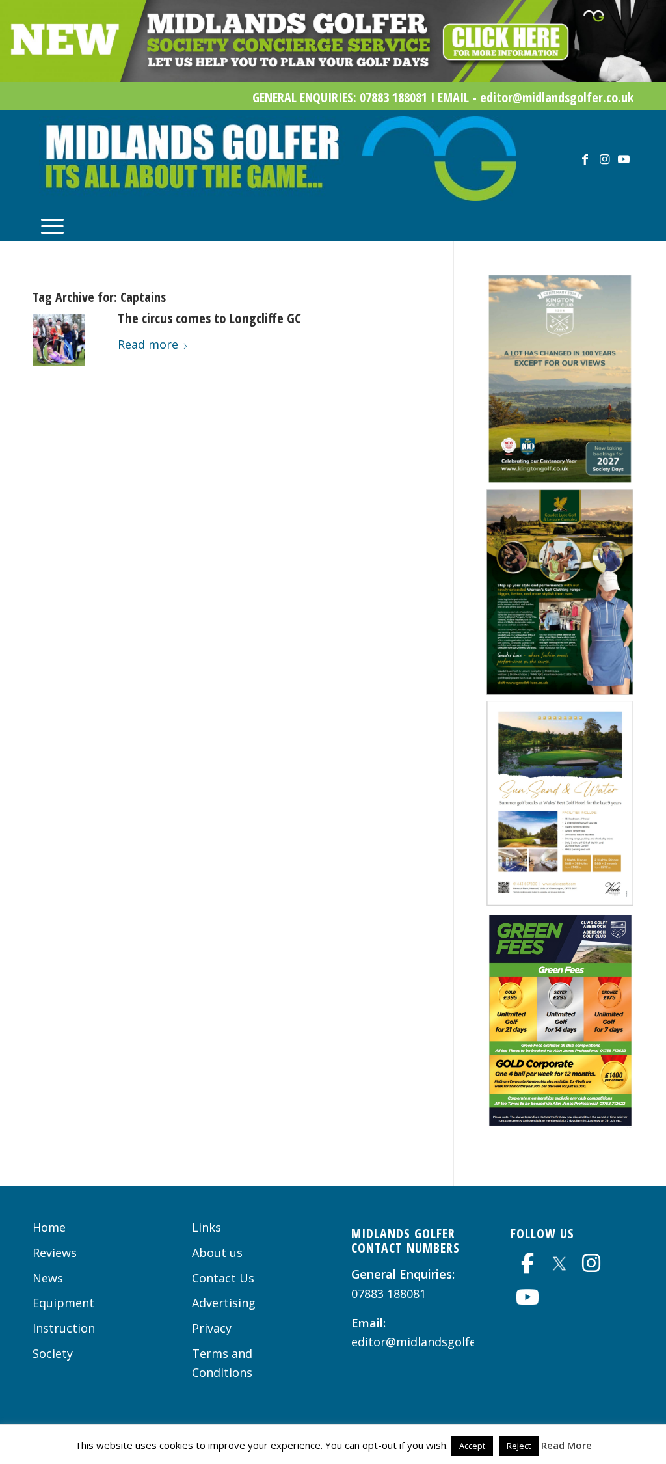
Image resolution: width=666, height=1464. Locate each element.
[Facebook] (527, 1263)
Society (53, 1353)
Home (49, 1227)
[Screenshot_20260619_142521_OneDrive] (559, 479)
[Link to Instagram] (604, 159)
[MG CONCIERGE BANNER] (333, 77)
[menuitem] (52, 224)
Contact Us (223, 1278)
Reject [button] (519, 1446)
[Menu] (52, 224)
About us (217, 1252)
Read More (566, 1445)
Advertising (224, 1302)
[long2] (59, 340)
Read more (148, 344)
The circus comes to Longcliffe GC (209, 318)
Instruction (64, 1328)
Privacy (212, 1328)
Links (206, 1227)
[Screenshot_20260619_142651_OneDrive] (559, 902)
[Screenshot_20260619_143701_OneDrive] (559, 690)
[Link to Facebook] (584, 159)
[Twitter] (559, 1261)
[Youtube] (527, 1296)
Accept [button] (472, 1446)
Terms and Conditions (222, 1363)
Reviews (55, 1252)
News (48, 1278)
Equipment (63, 1302)
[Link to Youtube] (623, 159)
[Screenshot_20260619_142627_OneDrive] (559, 1123)
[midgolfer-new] (278, 159)
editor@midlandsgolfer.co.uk (432, 1341)
